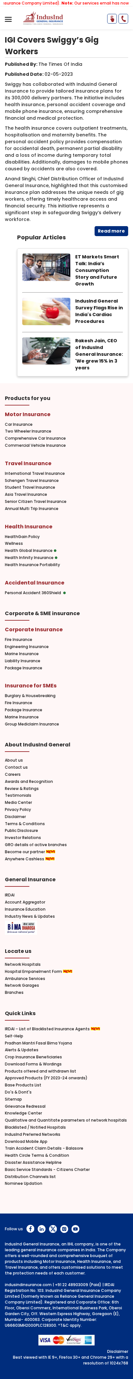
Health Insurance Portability (32, 565)
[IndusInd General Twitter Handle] (53, 1229)
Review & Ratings (22, 788)
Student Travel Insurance (30, 487)
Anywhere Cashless (25, 859)
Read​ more (111, 231)
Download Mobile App (26, 1141)
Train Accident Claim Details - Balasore (44, 1148)
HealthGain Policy (22, 537)
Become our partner (25, 852)
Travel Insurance (28, 463)
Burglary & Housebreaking (30, 696)
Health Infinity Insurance (30, 557)
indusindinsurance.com (28, 1284)
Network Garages (22, 985)
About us (14, 760)
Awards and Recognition (29, 781)
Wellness (14, 543)
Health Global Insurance (29, 550)
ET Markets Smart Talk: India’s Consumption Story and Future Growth (97, 270)
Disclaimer (15, 816)
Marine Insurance (22, 654)
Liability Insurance (22, 661)
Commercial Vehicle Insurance (35, 445)
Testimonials (18, 795)
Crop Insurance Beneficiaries (33, 1057)
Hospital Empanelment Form (34, 971)
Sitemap (13, 1099)
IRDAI (10, 895)
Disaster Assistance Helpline (33, 1162)
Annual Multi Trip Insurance (31, 508)
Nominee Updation (23, 1183)
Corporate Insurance (34, 629)
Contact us (16, 767)
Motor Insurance (27, 414)
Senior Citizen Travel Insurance (35, 501)
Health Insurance (28, 526)
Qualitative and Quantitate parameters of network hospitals (66, 1120)
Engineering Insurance (27, 647)
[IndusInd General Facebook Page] (30, 1229)
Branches (14, 992)
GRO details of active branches (36, 845)
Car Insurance (19, 424)
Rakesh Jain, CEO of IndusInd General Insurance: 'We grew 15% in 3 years (99, 354)
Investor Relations (23, 837)
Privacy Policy (18, 809)
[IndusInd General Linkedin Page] (41, 1229)
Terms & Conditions (25, 824)
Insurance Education (25, 909)
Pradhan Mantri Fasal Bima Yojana (38, 1043)
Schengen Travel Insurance (32, 480)
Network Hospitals (23, 964)
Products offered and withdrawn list (40, 1071)
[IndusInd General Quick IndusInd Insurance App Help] (112, 19)
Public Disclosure (21, 830)
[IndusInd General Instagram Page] (64, 1229)
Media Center (18, 802)
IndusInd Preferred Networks (32, 1134)
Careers (13, 774)
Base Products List (23, 1085)
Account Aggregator (25, 902)
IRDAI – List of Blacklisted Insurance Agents (48, 1029)
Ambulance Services (25, 978)
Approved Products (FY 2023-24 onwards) (46, 1078)
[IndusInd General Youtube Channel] (75, 1229)
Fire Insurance (18, 639)
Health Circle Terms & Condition (37, 1155)
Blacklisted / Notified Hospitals (35, 1127)
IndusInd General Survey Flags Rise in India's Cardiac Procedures (99, 311)
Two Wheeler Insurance (28, 431)
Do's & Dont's (18, 1092)
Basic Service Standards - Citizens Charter (47, 1169)
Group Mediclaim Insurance (32, 724)
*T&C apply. (70, 1325)
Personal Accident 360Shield (34, 593)
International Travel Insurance (35, 473)
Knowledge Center (23, 1113)
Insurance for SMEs (30, 685)
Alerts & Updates (21, 1050)
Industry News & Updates (30, 916)
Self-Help (14, 1036)
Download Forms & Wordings (33, 1064)
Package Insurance (23, 668)
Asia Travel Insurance (26, 494)
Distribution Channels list (30, 1176)
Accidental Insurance (34, 582)
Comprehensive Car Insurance (35, 438)
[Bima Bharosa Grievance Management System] (21, 928)
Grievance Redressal (25, 1106)
